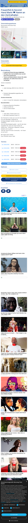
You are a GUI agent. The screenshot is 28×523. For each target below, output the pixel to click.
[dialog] (14, 501)
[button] (14, 520)
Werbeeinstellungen (14, 499)
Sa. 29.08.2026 (5, 144)
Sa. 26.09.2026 (5, 159)
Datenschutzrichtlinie (15, 502)
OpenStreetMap (15, 49)
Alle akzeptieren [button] (14, 514)
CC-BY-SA (25, 49)
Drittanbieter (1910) (10, 493)
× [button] (26, 481)
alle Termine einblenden (15, 163)
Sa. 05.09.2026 (5, 148)
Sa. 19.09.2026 (5, 155)
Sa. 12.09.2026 (5, 151)
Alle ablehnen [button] (14, 517)
